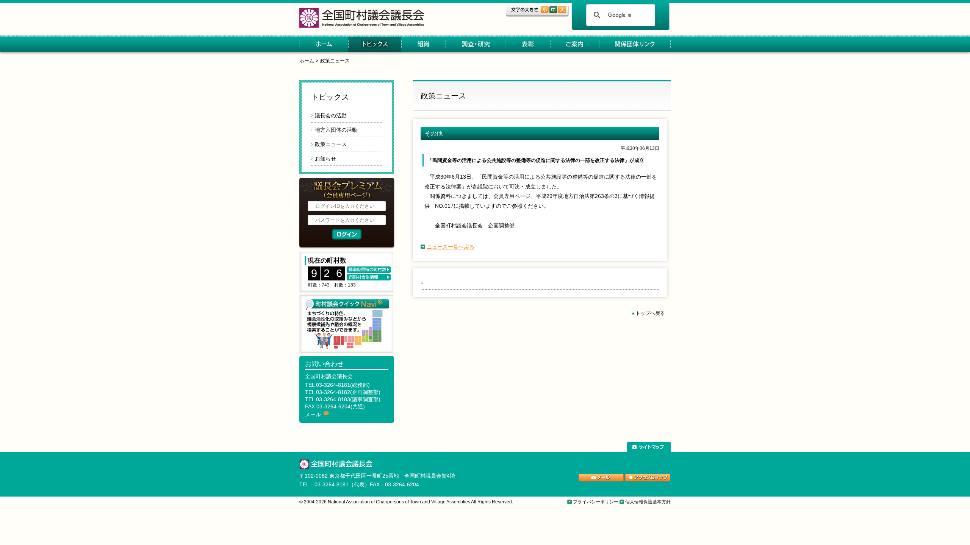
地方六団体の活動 (336, 130)
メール (313, 414)
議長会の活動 (331, 115)
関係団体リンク (635, 44)
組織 (423, 44)
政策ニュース (335, 61)
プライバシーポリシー (595, 502)
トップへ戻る (650, 313)
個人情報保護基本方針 (648, 502)
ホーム (323, 44)
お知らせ (325, 159)
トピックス (374, 44)
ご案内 (574, 44)
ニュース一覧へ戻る (450, 247)
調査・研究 (475, 44)
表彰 (527, 44)
